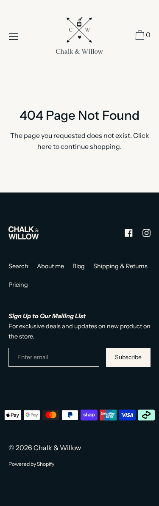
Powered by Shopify (31, 464)
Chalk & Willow (57, 447)
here (44, 146)
